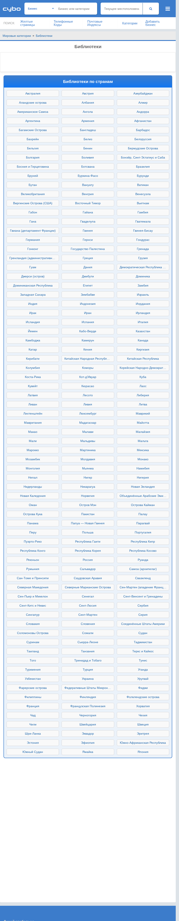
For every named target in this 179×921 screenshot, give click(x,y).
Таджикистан (143, 642)
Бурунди (143, 175)
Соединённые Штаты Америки (143, 624)
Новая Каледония (33, 496)
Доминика (143, 276)
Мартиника (88, 450)
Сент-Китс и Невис (32, 605)
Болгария (33, 157)
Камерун (88, 340)
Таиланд (33, 651)
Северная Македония (32, 587)
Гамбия (143, 212)
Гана (32, 221)
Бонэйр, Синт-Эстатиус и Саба (143, 157)
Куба (142, 377)
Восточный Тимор (88, 203)
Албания (88, 102)
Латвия (33, 395)
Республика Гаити (87, 541)
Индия (32, 303)
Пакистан (88, 514)
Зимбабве (88, 294)
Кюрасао (87, 386)
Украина (88, 678)
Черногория (87, 715)
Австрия (88, 93)
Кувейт (33, 386)
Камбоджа (33, 340)
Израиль (143, 294)
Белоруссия (142, 139)
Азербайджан (143, 93)
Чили (32, 724)
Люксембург (87, 413)
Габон (33, 212)
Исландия (33, 322)
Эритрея (143, 733)
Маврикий (143, 413)
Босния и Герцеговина (33, 166)
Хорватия (143, 706)
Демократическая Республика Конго (144, 267)
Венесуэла (143, 194)
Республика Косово (143, 550)
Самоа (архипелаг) (143, 569)
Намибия (143, 468)
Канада (143, 340)
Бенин (87, 148)
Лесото (88, 395)
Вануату (88, 185)
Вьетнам (143, 203)
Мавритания (33, 422)
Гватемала (143, 221)
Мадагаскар (87, 422)
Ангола (88, 111)
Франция (32, 706)
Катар (33, 349)
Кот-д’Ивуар (87, 377)
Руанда (143, 560)
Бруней (33, 175)
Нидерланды (33, 486)
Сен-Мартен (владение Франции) (144, 587)
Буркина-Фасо (88, 175)
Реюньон (32, 560)
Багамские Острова (33, 130)
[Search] (151, 9)
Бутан (33, 185)
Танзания (88, 651)
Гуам (32, 267)
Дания (87, 267)
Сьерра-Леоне (87, 642)
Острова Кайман (143, 505)
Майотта (143, 422)
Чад (33, 715)
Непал (32, 477)
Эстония (33, 742)
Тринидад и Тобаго (88, 660)
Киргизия (142, 349)
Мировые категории (17, 35)
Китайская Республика (143, 358)
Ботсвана (88, 166)
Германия (33, 239)
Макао (32, 432)
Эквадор (88, 733)
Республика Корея (88, 550)
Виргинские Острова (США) (32, 203)
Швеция (143, 724)
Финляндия (88, 697)
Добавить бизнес (152, 23)
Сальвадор (88, 569)
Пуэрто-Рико (33, 541)
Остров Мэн (87, 505)
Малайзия (143, 432)
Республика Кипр (143, 541)
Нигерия (143, 477)
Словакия (33, 624)
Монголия (33, 468)
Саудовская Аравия (88, 578)
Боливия (88, 157)
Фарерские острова (33, 688)
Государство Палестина (88, 249)
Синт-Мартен (87, 614)
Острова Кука (32, 514)
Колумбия (33, 367)
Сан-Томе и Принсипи (33, 578)
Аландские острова (32, 102)
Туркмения (33, 669)
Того (33, 660)
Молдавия (88, 459)
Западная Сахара (33, 294)
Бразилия (143, 166)
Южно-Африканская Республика (143, 742)
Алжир (143, 102)
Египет (88, 285)
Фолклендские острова (143, 697)
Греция (88, 258)
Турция (88, 669)
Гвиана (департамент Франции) (33, 230)
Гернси (88, 239)
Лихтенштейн (32, 413)
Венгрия (88, 194)
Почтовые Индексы (94, 23)
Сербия (143, 605)
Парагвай (143, 523)
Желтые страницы (27, 23)
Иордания (143, 303)
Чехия (143, 715)
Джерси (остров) (33, 276)
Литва (143, 404)
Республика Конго (32, 550)
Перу (32, 532)
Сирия (143, 614)
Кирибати (33, 358)
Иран (87, 313)
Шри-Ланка (33, 733)
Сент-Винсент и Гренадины (143, 596)
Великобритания (33, 194)
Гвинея (88, 230)
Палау (142, 514)
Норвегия (88, 496)
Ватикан (143, 185)
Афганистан (142, 121)
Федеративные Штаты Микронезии (89, 688)
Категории (129, 23)
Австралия (32, 93)
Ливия (87, 404)
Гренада (143, 249)
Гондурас (143, 239)
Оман (33, 505)
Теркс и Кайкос (143, 651)
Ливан (32, 404)
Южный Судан (32, 752)
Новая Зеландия (143, 486)
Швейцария (87, 724)
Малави (87, 432)
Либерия (143, 395)
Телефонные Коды (63, 23)
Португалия (143, 532)
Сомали (87, 633)
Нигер (88, 477)
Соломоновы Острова (32, 633)
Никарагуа (87, 486)
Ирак (32, 313)
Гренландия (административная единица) (34, 258)
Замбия (143, 285)
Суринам (32, 642)
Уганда (143, 669)
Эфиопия (88, 742)
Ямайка (87, 752)
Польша (87, 532)
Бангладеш (88, 130)
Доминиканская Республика (33, 285)
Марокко (33, 450)
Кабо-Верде (87, 331)
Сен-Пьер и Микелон (33, 596)
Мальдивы (87, 441)
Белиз (88, 139)
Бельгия (33, 148)
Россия (88, 560)
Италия (143, 322)
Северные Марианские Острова (88, 587)
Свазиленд (143, 578)
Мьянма (88, 468)
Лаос (142, 386)
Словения (88, 624)
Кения (87, 349)
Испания (88, 322)
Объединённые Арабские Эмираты (144, 496)
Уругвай (142, 678)
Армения (87, 121)
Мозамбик (33, 459)
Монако (143, 459)
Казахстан (143, 331)
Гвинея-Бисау (143, 230)
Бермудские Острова (143, 148)
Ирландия (143, 313)
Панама (32, 523)
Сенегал (88, 596)
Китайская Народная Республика (88, 358)
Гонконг (32, 249)
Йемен (33, 331)
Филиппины (32, 697)
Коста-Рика (33, 377)
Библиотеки (44, 35)
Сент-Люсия (87, 605)
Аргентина (32, 121)
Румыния (32, 569)
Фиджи (143, 688)
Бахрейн (33, 139)
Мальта (143, 441)
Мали (33, 441)
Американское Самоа (32, 111)
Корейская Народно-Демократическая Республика (144, 367)
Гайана (88, 212)
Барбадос (143, 130)
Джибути (88, 276)
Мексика (143, 450)
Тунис (143, 660)
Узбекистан (33, 678)
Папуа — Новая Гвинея (88, 523)
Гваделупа (87, 221)
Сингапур (33, 614)
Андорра (143, 111)
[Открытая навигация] (167, 8)
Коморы (87, 367)
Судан (142, 633)
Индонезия (88, 303)
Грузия (143, 258)
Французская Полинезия (87, 706)
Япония (143, 752)
